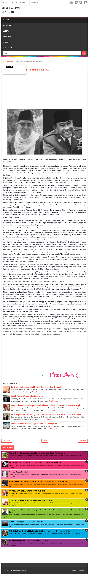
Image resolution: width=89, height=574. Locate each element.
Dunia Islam (7, 48)
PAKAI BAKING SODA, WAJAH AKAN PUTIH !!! (27, 491)
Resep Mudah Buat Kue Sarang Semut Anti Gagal (28, 540)
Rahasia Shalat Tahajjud (18, 472)
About (4, 2)
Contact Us (13, 2)
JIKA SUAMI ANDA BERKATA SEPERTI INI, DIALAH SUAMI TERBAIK (35, 462)
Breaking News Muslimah (10, 10)
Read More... (41, 392)
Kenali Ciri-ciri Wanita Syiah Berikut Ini (27, 396)
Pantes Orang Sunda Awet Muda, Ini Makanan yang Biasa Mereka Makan (37, 453)
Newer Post (6, 441)
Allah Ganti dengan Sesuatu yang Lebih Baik (26, 521)
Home (7, 20)
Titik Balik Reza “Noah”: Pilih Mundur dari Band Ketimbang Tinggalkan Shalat (39, 531)
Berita (5, 42)
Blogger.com (82, 570)
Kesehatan (7, 25)
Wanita (5, 31)
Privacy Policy (24, 2)
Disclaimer (34, 2)
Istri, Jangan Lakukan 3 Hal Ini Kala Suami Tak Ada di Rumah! (36, 387)
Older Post (82, 441)
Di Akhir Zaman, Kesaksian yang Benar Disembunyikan (34, 423)
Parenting (7, 36)
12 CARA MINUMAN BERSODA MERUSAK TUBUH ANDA (30, 500)
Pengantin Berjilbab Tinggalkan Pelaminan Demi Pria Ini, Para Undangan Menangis (46, 405)
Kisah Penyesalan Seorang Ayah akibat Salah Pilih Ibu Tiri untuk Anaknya (38, 481)
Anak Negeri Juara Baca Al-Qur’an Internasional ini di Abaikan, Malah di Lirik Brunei (46, 414)
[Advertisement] (22, 92)
